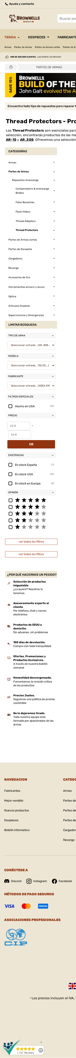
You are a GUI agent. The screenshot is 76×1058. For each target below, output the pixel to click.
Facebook (65, 881)
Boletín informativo (17, 830)
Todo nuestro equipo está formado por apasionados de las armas (33, 720)
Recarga (69, 840)
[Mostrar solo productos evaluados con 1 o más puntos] (31, 526)
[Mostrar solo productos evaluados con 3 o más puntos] (31, 513)
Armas (7, 47)
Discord (16, 881)
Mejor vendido (13, 800)
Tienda (10, 37)
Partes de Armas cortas (47, 47)
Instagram (40, 881)
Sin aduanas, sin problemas (30, 632)
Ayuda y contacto (21, 4)
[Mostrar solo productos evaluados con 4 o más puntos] (31, 506)
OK (31, 444)
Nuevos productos (16, 810)
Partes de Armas (23, 47)
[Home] (10, 67)
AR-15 (11, 140)
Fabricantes (12, 791)
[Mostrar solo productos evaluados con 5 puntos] (31, 500)
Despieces (36, 37)
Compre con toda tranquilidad (32, 646)
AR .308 (27, 140)
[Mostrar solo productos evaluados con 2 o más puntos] (31, 520)
